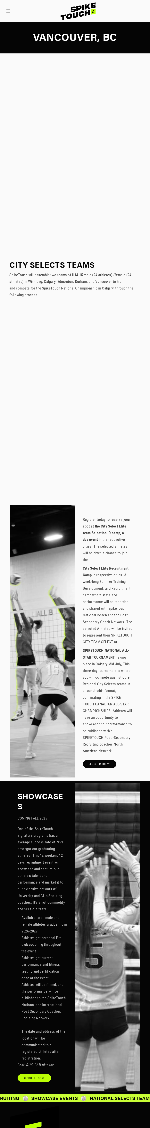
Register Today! (100, 764)
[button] (8, 11)
